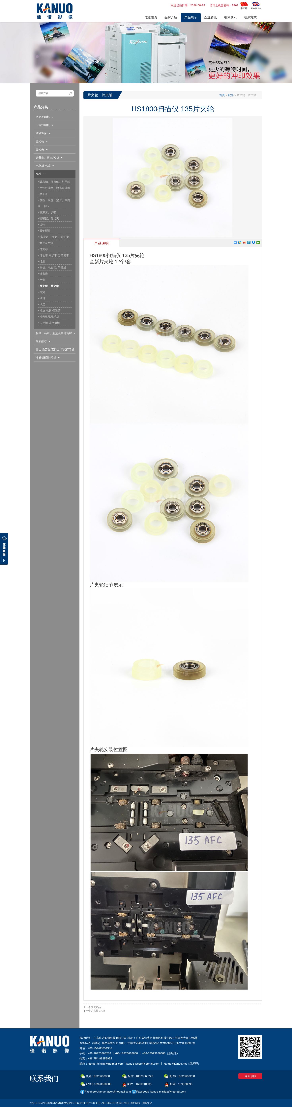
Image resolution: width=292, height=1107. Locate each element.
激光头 (41, 149)
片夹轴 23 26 (98, 1010)
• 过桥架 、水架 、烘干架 (53, 236)
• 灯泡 (41, 261)
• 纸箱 (41, 298)
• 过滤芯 (43, 249)
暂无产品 (96, 1007)
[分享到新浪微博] (244, 242)
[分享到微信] (258, 242)
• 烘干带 (43, 194)
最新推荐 (42, 341)
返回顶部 (250, 1076)
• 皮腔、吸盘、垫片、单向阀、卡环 (54, 203)
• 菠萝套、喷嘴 (47, 212)
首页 (222, 95)
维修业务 (42, 133)
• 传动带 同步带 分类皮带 (53, 255)
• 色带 (41, 279)
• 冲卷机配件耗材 (48, 316)
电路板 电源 (44, 165)
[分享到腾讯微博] (249, 242)
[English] (256, 5)
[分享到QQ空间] (240, 242)
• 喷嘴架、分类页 (48, 218)
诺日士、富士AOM (48, 157)
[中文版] (244, 5)
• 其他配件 (44, 230)
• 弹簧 (41, 292)
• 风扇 (41, 304)
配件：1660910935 (139, 1084)
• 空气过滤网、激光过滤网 (54, 187)
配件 (39, 173)
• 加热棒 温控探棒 (49, 322)
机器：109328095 (181, 1084)
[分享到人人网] (253, 242)
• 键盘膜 (43, 273)
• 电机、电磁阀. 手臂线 (52, 267)
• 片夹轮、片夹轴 (48, 286)
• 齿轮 (41, 224)
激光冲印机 (43, 117)
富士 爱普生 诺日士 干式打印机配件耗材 (54, 350)
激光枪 (41, 141)
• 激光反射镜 (45, 243)
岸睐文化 (147, 1103)
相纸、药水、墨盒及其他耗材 (54, 333)
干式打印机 (43, 125)
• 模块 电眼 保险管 (49, 310)
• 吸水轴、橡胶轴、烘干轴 (54, 181)
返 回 (254, 1009)
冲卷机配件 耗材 (47, 357)
